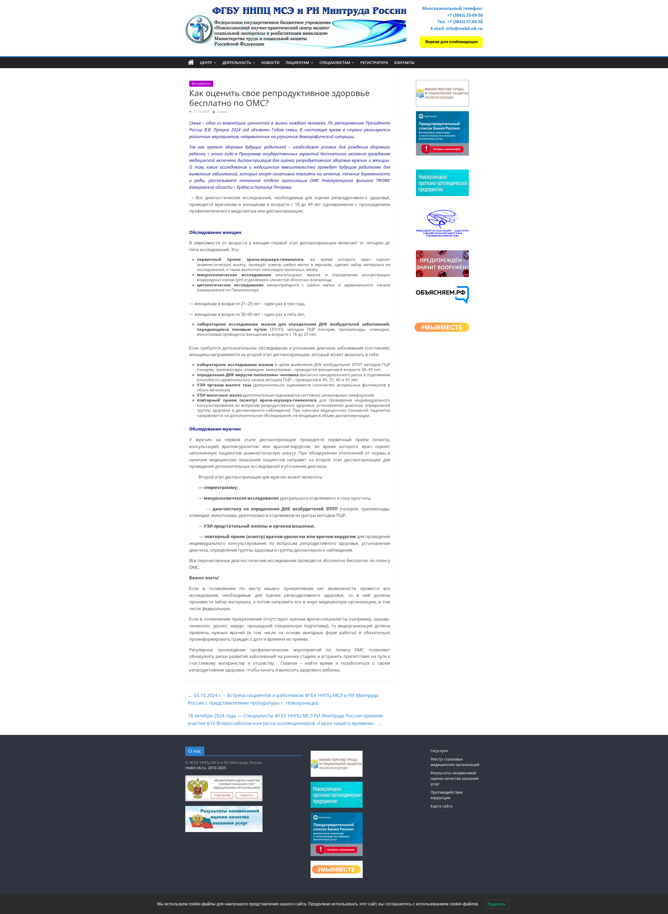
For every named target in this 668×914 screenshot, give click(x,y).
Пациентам (297, 62)
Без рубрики (201, 83)
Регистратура (374, 62)
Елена (222, 111)
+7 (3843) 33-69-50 (465, 15)
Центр (206, 62)
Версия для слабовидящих (451, 41)
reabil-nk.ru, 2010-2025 (205, 767)
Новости (270, 62)
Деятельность (236, 62)
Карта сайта (441, 806)
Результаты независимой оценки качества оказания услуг (455, 778)
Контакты (404, 62)
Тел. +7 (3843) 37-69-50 (460, 22)
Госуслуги (439, 750)
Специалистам (334, 62)
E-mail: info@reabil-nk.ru (457, 28)
